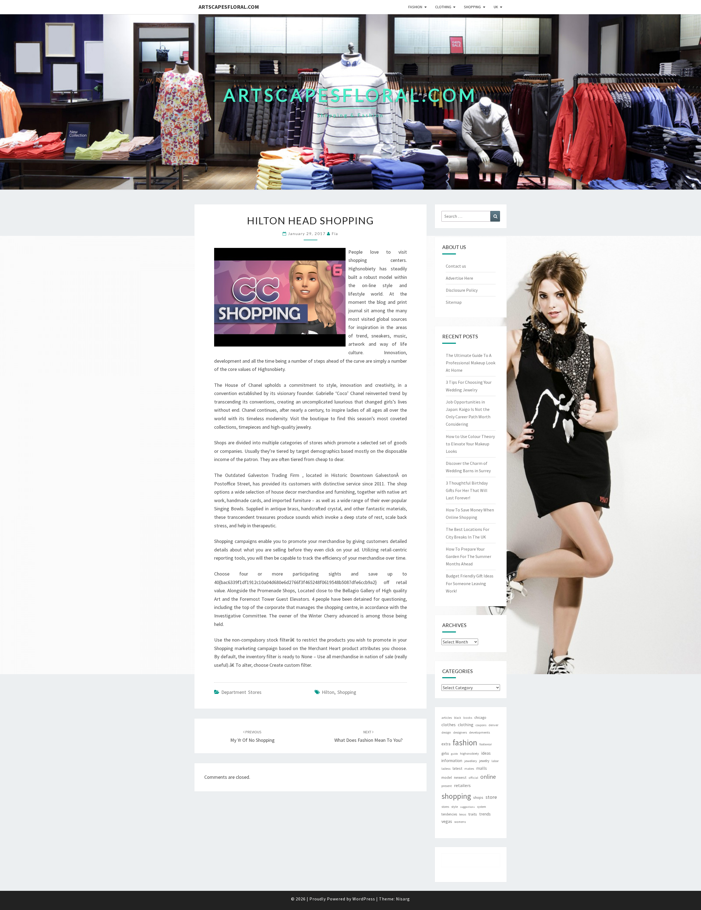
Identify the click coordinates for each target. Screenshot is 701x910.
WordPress (363, 899)
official (473, 778)
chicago (480, 717)
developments (479, 732)
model (446, 777)
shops (478, 797)
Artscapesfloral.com (229, 6)
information (451, 760)
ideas (486, 753)
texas (462, 814)
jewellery (470, 761)
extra (445, 743)
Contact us (456, 266)
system (481, 807)
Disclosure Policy (462, 290)
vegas (446, 821)
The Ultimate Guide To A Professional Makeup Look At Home (470, 363)
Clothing (443, 6)
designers (460, 732)
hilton (328, 692)
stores (445, 807)
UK (496, 6)
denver (493, 725)
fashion (465, 742)
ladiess (445, 769)
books (467, 718)
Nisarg (403, 899)
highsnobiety (469, 753)
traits (472, 814)
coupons (481, 725)
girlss (445, 753)
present (446, 786)
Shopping (472, 6)
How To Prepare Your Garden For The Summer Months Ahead (468, 556)
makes (469, 768)
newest (460, 777)
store (491, 797)
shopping (346, 692)
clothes (448, 724)
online (488, 776)
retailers (462, 785)
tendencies (449, 814)
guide (454, 754)
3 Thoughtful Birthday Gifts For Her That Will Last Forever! (467, 490)
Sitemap (454, 302)
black (457, 718)
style (454, 807)
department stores (241, 692)
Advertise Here (459, 278)
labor (495, 761)
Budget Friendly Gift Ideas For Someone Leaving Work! (469, 583)
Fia (335, 233)
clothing (465, 724)
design (446, 732)
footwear (485, 744)
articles (446, 718)
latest (457, 768)
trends (485, 814)
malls (481, 768)
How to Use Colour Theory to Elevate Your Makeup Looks (470, 444)
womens (460, 822)
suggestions (467, 807)
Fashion (415, 6)
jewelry (484, 761)
